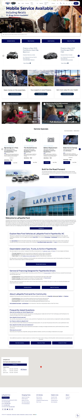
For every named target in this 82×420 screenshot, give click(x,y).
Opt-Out (30, 418)
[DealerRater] (12, 413)
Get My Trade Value (67, 98)
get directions (25, 307)
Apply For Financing (25, 401)
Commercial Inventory (59, 181)
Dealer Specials (25, 402)
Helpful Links (54, 399)
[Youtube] (7, 413)
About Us (67, 402)
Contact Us (41, 232)
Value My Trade (54, 401)
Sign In (76, 3)
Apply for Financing (54, 291)
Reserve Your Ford (25, 404)
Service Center (47, 277)
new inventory (15, 244)
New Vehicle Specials (26, 406)
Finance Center (47, 282)
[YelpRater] (10, 413)
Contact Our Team (62, 346)
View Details (26, 63)
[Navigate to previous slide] (1, 16)
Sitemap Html (22, 418)
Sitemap (18, 418)
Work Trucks (38, 406)
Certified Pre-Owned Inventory (42, 404)
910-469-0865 (7, 405)
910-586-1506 (7, 407)
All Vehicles (39, 399)
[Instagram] (5, 413)
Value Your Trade (41, 346)
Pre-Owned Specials (26, 407)
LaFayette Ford (4, 418)
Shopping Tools (26, 399)
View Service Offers (15, 98)
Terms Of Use (14, 418)
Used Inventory (39, 402)
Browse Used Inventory (41, 268)
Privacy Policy (9, 418)
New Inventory (39, 401)
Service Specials (54, 406)
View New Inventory (19, 346)
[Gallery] (41, 16)
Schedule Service (76, 134)
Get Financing (41, 98)
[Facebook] (3, 413)
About (67, 399)
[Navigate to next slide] (81, 16)
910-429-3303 (12, 410)
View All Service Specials (68, 134)
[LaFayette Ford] (10, 3)
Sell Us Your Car (54, 402)
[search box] (41, 34)
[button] (41, 371)
